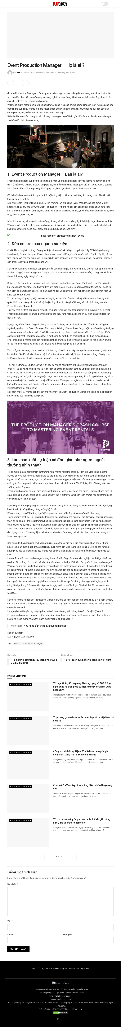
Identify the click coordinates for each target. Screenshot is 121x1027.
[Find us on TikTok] (58, 1019)
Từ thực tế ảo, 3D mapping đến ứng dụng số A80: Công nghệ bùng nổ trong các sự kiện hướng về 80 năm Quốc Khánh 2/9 (82, 686)
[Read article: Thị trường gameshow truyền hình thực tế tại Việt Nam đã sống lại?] (28, 730)
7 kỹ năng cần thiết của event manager (45, 625)
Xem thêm (60, 857)
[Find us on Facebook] (54, 1019)
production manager (32, 643)
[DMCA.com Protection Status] (60, 1012)
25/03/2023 (29, 72)
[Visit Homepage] (60, 4)
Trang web (68, 934)
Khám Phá (70, 72)
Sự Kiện (45, 968)
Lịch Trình (85, 968)
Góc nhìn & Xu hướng (55, 72)
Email (11, 934)
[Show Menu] (8, 4)
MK (18, 72)
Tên (10, 921)
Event (16, 643)
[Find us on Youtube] (65, 1019)
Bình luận (12, 884)
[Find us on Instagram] (61, 1019)
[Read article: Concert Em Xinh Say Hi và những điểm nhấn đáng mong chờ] (28, 798)
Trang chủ (35, 968)
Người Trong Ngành (70, 968)
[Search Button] (112, 4)
